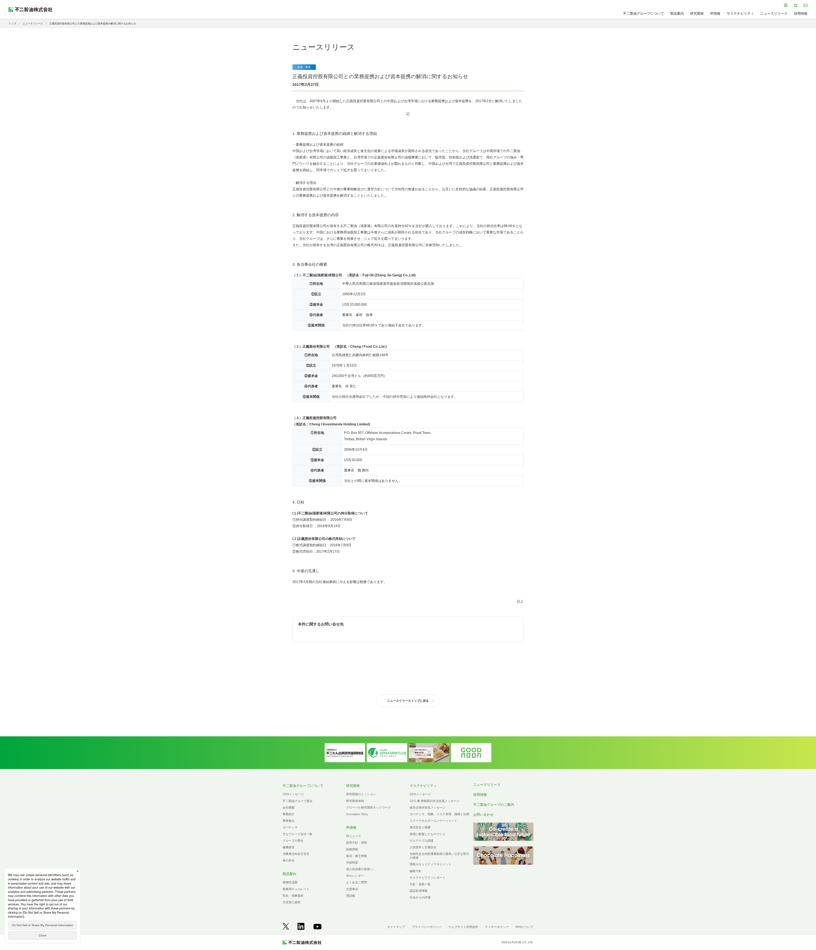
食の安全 (289, 860)
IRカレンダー (355, 875)
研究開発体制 (355, 801)
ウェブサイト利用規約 (463, 927)
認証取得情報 (419, 890)
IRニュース (353, 836)
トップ (12, 23)
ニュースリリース (774, 13)
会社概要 (289, 807)
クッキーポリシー (497, 927)
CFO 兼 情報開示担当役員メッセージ (434, 801)
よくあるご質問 (356, 882)
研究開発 (697, 13)
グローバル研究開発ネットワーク (368, 807)
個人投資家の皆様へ (359, 869)
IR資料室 (352, 862)
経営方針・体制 (356, 842)
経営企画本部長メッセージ (427, 807)
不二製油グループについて (643, 13)
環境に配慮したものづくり (427, 834)
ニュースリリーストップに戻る (408, 700)
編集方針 (416, 871)
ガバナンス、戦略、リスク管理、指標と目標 (439, 814)
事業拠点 (289, 820)
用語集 (350, 895)
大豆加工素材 (291, 902)
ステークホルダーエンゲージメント (433, 820)
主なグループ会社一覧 (297, 834)
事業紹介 (289, 814)
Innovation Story (357, 814)
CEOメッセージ (293, 794)
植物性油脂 (290, 882)
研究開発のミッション (361, 794)
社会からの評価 (420, 897)
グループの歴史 (293, 840)
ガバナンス (290, 827)
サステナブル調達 (422, 840)
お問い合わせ (483, 814)
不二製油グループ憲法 (297, 801)
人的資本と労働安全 (423, 847)
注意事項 (352, 889)
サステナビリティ (740, 13)
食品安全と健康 (420, 827)
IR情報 (715, 13)
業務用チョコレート (296, 889)
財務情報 (352, 849)
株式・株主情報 (356, 856)
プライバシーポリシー (427, 927)
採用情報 (801, 13)
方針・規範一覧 (420, 884)
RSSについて (524, 927)
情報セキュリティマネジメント (430, 864)
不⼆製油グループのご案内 (493, 804)
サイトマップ (396, 927)
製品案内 (677, 13)
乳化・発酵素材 (293, 895)
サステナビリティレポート (427, 877)
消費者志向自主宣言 (296, 853)
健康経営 (289, 847)
